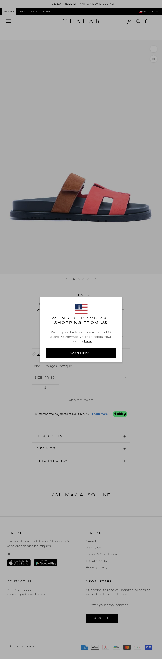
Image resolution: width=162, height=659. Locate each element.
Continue (81, 353)
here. (88, 341)
